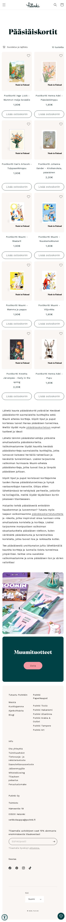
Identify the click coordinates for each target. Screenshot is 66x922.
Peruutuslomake (17, 784)
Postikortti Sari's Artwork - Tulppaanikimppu (17, 166)
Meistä (12, 702)
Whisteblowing (17, 772)
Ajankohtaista (16, 710)
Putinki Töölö (40, 705)
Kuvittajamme (16, 706)
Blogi (11, 715)
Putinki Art (39, 730)
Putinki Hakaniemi (42, 710)
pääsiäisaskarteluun (38, 427)
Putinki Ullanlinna (42, 714)
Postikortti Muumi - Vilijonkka (49, 307)
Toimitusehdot (17, 753)
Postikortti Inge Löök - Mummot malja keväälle (17, 97)
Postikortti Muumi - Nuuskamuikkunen (49, 239)
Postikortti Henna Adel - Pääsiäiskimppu (49, 97)
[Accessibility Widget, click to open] (5, 917)
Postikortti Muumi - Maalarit (17, 239)
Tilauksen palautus (14, 778)
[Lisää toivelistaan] (28, 55)
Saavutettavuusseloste (21, 764)
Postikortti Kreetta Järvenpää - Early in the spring (16, 377)
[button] (4, 4)
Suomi (31, 899)
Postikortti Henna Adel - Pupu (49, 375)
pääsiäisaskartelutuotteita (47, 514)
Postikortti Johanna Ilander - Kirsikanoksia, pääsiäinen (49, 168)
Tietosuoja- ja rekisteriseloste (17, 758)
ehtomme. (34, 848)
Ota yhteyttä (16, 748)
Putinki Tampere (42, 725)
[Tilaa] (53, 841)
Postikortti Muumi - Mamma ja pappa (17, 307)
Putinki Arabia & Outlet (41, 720)
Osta (33, 665)
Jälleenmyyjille (17, 768)
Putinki (36, 911)
